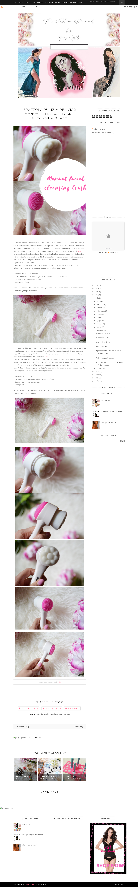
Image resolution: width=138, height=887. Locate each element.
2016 (96, 371)
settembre (101, 311)
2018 (96, 295)
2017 (96, 298)
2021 (96, 288)
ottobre (100, 308)
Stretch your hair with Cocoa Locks (24, 778)
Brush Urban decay (73, 776)
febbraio (100, 330)
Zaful (80, 251)
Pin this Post (74, 708)
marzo (99, 327)
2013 (96, 381)
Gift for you (105, 400)
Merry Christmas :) (108, 422)
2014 (96, 378)
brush (43, 714)
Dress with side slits (103, 333)
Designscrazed (30, 884)
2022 (96, 285)
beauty (38, 714)
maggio (99, 324)
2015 (96, 375)
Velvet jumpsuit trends (105, 358)
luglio (99, 317)
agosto (99, 314)
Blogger (115, 1)
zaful (59, 682)
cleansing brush (52, 714)
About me (17, 2)
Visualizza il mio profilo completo (105, 133)
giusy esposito (36, 738)
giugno (99, 321)
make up (62, 714)
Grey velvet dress (103, 342)
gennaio (100, 368)
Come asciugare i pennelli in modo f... (49, 778)
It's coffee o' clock (103, 338)
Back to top (118, 884)
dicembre (100, 301)
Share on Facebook (29, 708)
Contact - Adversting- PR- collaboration (42, 2)
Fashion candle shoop (72, 2)
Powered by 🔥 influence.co (108, 252)
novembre (101, 304)
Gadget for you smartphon (111, 411)
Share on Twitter (53, 708)
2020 (96, 292)
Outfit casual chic (102, 346)
